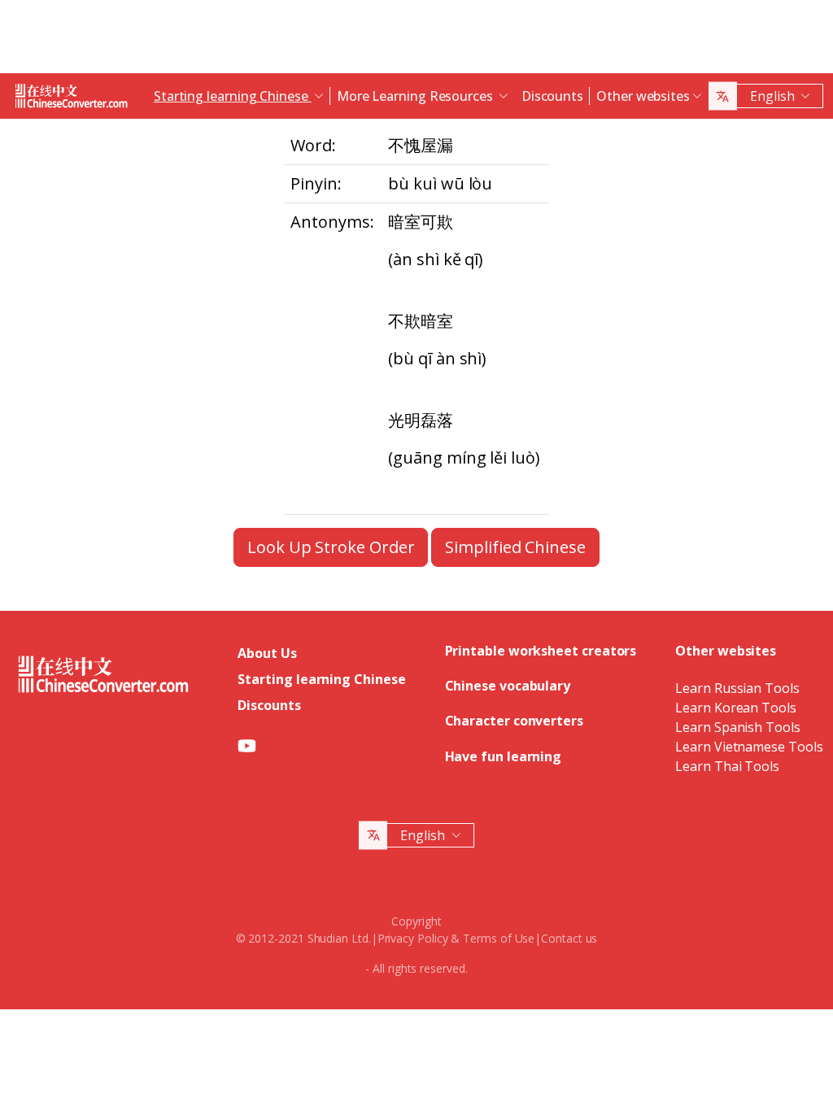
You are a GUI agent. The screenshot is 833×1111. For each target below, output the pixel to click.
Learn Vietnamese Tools (748, 747)
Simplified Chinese (515, 547)
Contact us (569, 938)
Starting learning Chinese (321, 679)
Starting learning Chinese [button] (233, 96)
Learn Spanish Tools (737, 727)
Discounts (552, 96)
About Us (267, 653)
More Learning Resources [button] (416, 96)
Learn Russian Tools (737, 688)
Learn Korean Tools (735, 708)
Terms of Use (498, 938)
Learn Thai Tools (727, 766)
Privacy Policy (412, 938)
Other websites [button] (643, 96)
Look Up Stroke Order (330, 547)
